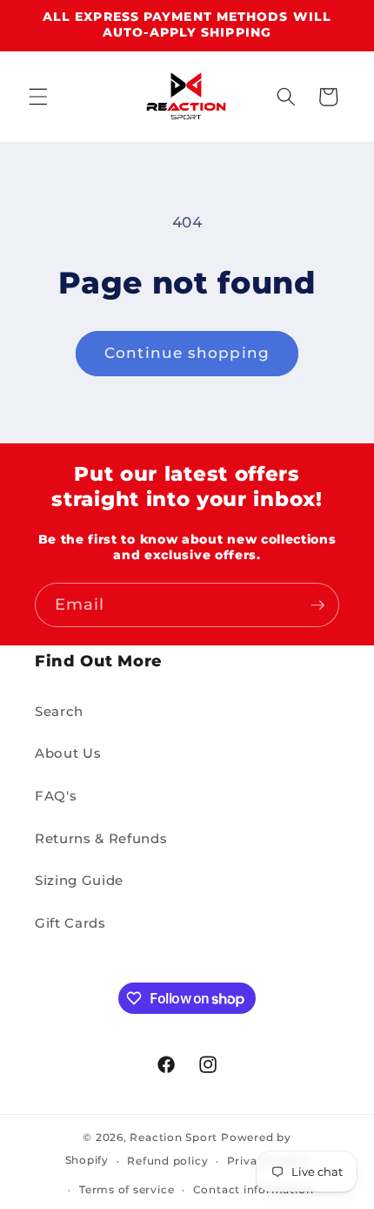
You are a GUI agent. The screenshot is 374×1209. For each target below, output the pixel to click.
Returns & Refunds (101, 838)
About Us (68, 753)
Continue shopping (187, 352)
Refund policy (167, 1160)
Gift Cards (70, 923)
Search (59, 711)
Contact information (253, 1189)
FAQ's (56, 795)
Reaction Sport (173, 1137)
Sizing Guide (79, 880)
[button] (38, 97)
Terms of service (126, 1189)
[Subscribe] (317, 605)
